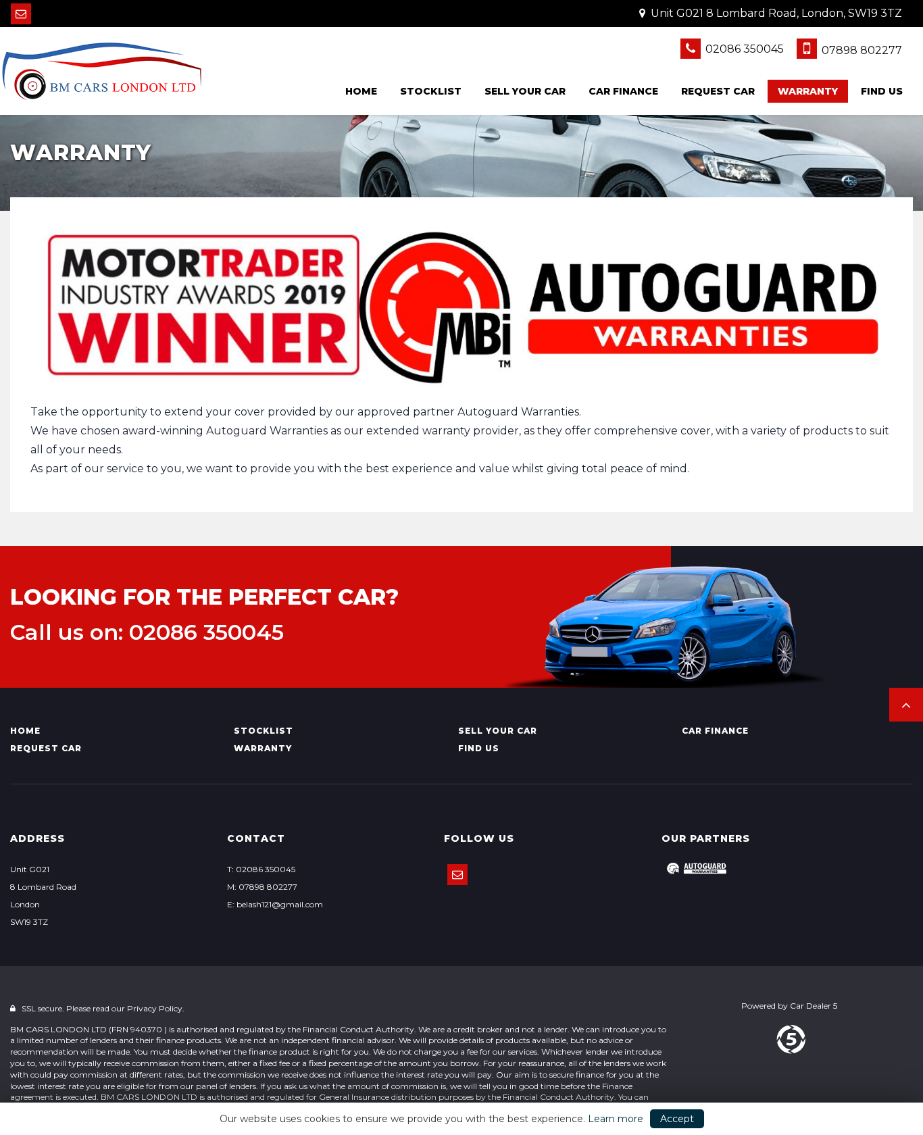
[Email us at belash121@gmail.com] (21, 13)
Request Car (718, 91)
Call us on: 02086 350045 (147, 632)
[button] (906, 705)
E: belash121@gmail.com (275, 904)
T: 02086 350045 (261, 869)
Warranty (808, 91)
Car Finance (623, 91)
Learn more (615, 1119)
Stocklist (431, 91)
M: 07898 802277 (262, 887)
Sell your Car (525, 91)
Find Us (882, 91)
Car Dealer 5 (813, 1006)
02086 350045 (743, 49)
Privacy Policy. (155, 1008)
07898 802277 (860, 50)
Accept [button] (677, 1119)
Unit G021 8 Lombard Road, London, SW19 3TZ (775, 13)
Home (361, 91)
